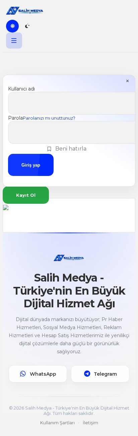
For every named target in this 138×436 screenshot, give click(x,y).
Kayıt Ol (26, 195)
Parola (15, 118)
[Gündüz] (12, 26)
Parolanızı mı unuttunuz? (49, 118)
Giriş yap (30, 165)
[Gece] (27, 26)
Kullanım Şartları (57, 422)
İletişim (90, 422)
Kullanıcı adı (21, 89)
